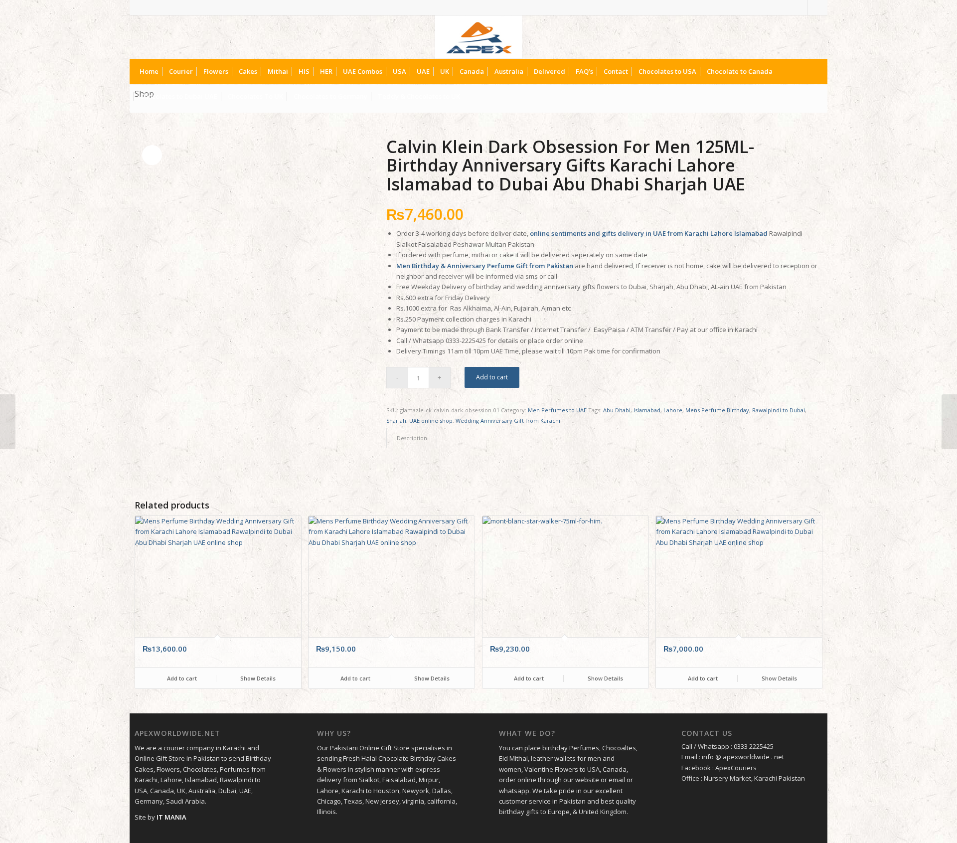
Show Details (257, 678)
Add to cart (492, 377)
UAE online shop (431, 420)
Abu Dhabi (617, 410)
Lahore (672, 410)
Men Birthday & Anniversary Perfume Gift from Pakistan (484, 265)
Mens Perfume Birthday (717, 410)
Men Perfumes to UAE (557, 410)
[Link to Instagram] (814, 7)
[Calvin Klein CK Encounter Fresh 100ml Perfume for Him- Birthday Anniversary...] (949, 421)
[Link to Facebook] (800, 7)
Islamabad (647, 410)
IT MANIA (171, 817)
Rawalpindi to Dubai (778, 410)
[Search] (814, 96)
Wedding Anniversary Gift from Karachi (508, 420)
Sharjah (396, 420)
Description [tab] (412, 438)
